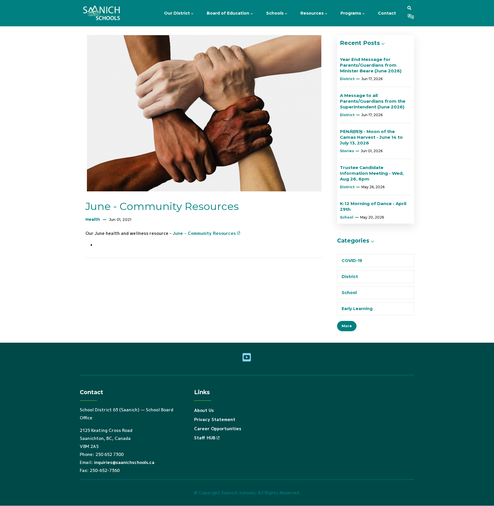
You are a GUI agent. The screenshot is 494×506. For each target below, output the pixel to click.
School (346, 217)
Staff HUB (204, 438)
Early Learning (357, 308)
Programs (351, 13)
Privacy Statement (214, 419)
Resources (312, 13)
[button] (409, 8)
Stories (347, 151)
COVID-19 (352, 260)
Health (92, 219)
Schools (275, 13)
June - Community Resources (204, 233)
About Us (204, 410)
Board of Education (228, 13)
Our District (177, 13)
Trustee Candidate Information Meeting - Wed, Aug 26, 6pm (372, 173)
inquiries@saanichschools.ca (124, 462)
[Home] (103, 13)
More (347, 326)
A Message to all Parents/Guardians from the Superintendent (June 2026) (372, 101)
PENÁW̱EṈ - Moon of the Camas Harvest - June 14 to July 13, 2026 (371, 137)
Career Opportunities (217, 429)
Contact (387, 13)
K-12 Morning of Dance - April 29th (373, 206)
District (347, 79)
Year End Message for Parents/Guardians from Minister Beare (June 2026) (370, 65)
